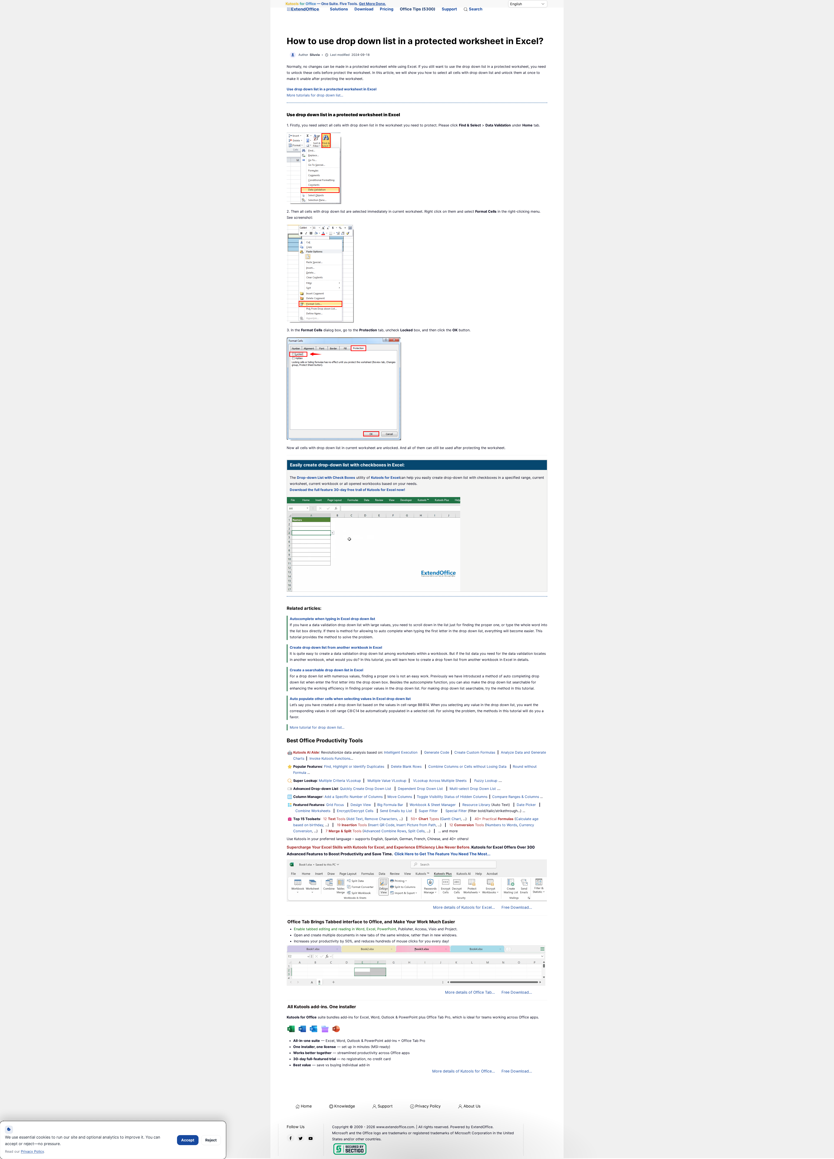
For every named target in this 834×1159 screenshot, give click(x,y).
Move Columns (399, 796)
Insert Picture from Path (416, 825)
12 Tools (334, 819)
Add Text (355, 819)
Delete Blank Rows (406, 766)
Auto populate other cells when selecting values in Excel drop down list (350, 698)
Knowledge (344, 1106)
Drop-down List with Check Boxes (326, 477)
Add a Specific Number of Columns (353, 796)
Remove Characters (381, 819)
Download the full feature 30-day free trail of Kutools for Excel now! (347, 489)
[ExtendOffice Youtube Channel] (310, 1138)
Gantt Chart (451, 819)
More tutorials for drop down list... (315, 95)
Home (306, 1106)
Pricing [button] (386, 9)
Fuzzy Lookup (485, 780)
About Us (471, 1106)
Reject (211, 1140)
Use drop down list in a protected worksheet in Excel (331, 89)
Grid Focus (335, 805)
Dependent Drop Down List (420, 788)
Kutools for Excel (385, 477)
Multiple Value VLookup (386, 780)
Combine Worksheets (312, 811)
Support (449, 9)
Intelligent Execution (400, 752)
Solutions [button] (339, 9)
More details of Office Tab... (470, 992)
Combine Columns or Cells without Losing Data (467, 766)
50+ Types (425, 819)
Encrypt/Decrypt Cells (355, 811)
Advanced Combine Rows (385, 831)
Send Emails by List (396, 811)
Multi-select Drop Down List (473, 788)
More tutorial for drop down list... (317, 727)
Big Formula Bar (390, 805)
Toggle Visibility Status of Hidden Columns (452, 796)
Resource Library (476, 805)
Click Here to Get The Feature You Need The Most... (442, 854)
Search (475, 9)
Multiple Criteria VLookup (340, 780)
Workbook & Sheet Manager (433, 805)
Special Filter (456, 811)
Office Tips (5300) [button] (417, 9)
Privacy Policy (428, 1106)
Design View (361, 805)
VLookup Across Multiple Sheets (440, 780)
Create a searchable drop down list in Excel (326, 670)
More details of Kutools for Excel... (464, 907)
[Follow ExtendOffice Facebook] (291, 1138)
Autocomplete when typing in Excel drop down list (332, 619)
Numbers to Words (501, 825)
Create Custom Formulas (474, 752)
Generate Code (436, 752)
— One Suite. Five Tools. (336, 4)
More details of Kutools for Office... (463, 1071)
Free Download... (516, 907)
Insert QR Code (381, 825)
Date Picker (526, 805)
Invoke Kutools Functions (329, 758)
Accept (187, 1140)
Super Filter (428, 811)
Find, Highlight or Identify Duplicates (354, 766)
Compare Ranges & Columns (515, 796)
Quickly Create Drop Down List (365, 788)
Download (363, 9)
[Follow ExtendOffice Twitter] (300, 1138)
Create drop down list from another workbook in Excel (336, 647)
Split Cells (416, 831)
